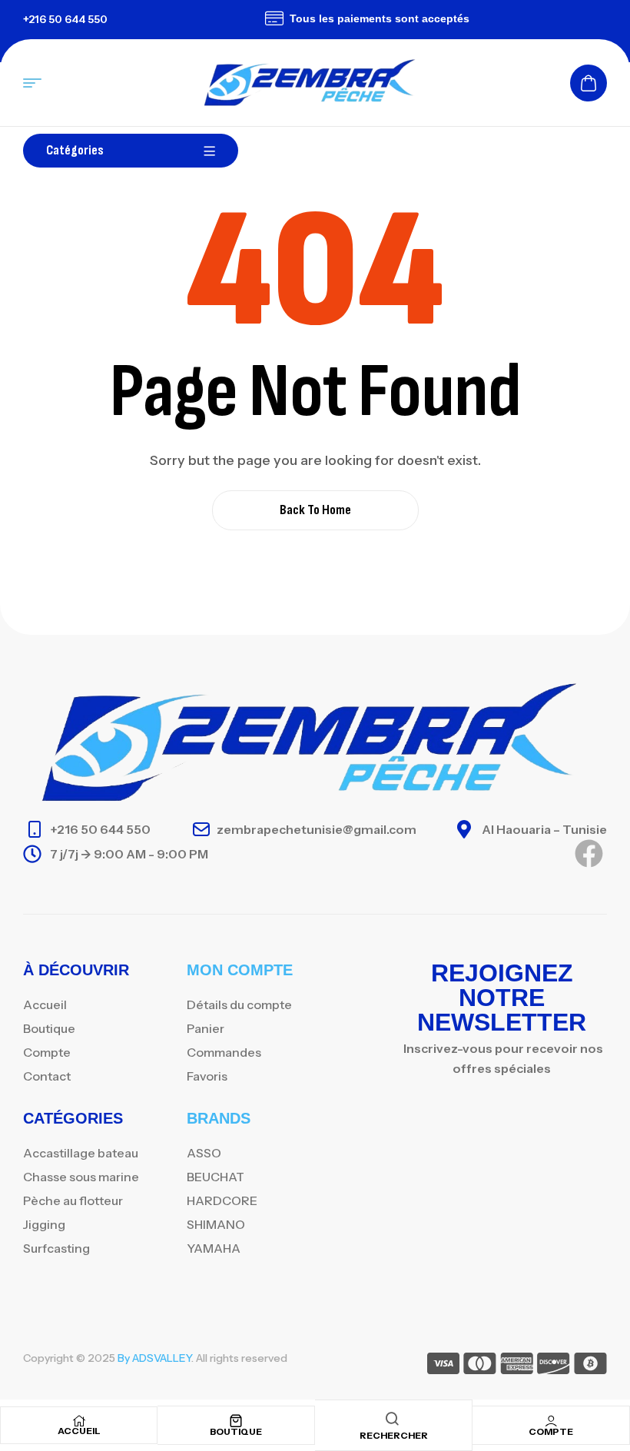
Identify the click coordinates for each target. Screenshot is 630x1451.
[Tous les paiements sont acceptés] (262, 18)
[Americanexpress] (516, 1366)
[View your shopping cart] (588, 83)
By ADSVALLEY (154, 1358)
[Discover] (553, 1366)
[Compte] (551, 1421)
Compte (551, 1431)
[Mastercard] (479, 1366)
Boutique (236, 1431)
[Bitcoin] (590, 1366)
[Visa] (443, 1366)
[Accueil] (79, 1421)
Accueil (79, 1430)
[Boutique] (236, 1421)
